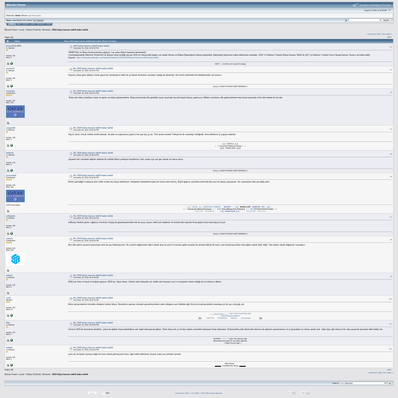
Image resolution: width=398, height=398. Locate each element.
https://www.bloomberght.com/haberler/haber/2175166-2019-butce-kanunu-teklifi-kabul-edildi (117, 57)
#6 (391, 176)
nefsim (9, 275)
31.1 (35, 20)
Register (40, 24)
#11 (390, 324)
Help (19, 24)
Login (33, 24)
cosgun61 (10, 128)
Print (389, 37)
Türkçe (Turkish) (33, 30)
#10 (390, 299)
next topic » (387, 34)
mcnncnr (10, 68)
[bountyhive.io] (11, 315)
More (48, 24)
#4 (391, 129)
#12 (390, 349)
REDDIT (236, 318)
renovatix (10, 91)
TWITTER (212, 318)
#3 (391, 92)
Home (12, 24)
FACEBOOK (224, 318)
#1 (391, 47)
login (30, 15)
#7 (391, 217)
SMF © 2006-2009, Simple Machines (209, 393)
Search (26, 24)
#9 (391, 276)
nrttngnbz (10, 216)
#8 (391, 240)
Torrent (40, 20)
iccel (8, 298)
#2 (391, 70)
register (38, 15)
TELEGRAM (247, 318)
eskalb (9, 347)
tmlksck (10, 153)
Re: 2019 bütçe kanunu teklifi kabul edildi (93, 68)
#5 (391, 154)
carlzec (9, 238)
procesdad (11, 175)
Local (21, 30)
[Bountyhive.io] (11, 63)
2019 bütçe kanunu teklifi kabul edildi (70, 30)
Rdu (8, 323)
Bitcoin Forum (11, 30)
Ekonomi (46, 30)
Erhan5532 (11, 46)
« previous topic (374, 34)
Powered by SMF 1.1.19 (185, 393)
